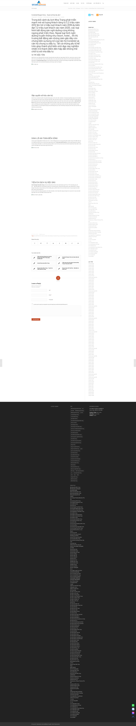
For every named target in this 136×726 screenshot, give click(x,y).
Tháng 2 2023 (91, 304)
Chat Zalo (133, 710)
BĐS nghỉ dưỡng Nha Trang (93, 33)
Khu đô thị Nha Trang (92, 173)
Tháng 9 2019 (91, 351)
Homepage (34, 8)
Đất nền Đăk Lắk (91, 94)
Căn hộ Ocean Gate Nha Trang (94, 59)
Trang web (51, 299)
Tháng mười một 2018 (92, 356)
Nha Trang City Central (80, 470)
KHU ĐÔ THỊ (90, 141)
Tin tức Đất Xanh (91, 254)
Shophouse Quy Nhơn (92, 227)
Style (89, 229)
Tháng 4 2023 (91, 301)
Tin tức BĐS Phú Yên (92, 250)
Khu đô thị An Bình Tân (92, 142)
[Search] (103, 3)
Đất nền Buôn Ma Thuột (93, 91)
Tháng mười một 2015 (92, 377)
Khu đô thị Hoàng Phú (92, 165)
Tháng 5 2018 (91, 365)
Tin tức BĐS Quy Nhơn (92, 253)
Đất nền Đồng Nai (91, 95)
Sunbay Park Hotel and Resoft (94, 230)
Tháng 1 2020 (91, 345)
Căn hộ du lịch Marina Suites (75, 430)
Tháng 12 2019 (91, 346)
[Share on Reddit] (72, 243)
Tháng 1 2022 (91, 315)
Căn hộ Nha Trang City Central (94, 55)
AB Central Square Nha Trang (76, 408)
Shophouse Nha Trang (92, 223)
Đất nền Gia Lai (91, 97)
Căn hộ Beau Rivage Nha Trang (94, 42)
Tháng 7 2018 (91, 362)
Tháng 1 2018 (90, 371)
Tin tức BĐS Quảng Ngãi (93, 251)
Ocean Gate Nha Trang (77, 472)
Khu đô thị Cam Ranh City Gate (94, 153)
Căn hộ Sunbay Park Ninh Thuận (94, 68)
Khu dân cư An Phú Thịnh (93, 130)
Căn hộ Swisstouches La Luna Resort (95, 70)
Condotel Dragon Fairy (64, 235)
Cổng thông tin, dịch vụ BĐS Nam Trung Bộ (43, 724)
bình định (72, 410)
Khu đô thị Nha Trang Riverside (94, 177)
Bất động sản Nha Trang (75, 412)
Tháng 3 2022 (91, 313)
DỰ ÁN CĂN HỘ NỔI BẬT (93, 111)
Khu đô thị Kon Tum (92, 167)
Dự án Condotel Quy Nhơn (93, 115)
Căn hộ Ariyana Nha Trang (93, 41)
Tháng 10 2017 (91, 375)
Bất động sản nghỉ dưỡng (79, 410)
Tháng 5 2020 (91, 339)
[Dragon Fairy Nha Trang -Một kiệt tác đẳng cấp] (1, 363)
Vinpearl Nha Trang (74, 476)
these (78, 474)
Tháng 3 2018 (91, 368)
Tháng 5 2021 (91, 325)
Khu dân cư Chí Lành (92, 132)
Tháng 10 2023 (91, 292)
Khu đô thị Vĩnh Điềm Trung (93, 195)
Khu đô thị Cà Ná (91, 151)
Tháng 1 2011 (90, 389)
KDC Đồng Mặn (91, 129)
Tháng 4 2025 (91, 269)
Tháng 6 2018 (91, 363)
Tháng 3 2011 (90, 386)
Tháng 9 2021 (91, 321)
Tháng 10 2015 (91, 378)
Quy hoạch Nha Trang (92, 209)
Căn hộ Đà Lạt (91, 45)
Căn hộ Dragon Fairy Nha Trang (53, 235)
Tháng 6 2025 (91, 266)
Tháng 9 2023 (91, 293)
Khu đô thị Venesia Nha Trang (94, 194)
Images (89, 123)
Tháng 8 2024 (91, 281)
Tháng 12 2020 (91, 330)
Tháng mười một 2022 (92, 306)
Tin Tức (89, 241)
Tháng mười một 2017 (92, 374)
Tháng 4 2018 (91, 366)
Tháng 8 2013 (91, 383)
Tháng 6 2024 (91, 283)
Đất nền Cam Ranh (74, 478)
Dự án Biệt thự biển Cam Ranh (94, 109)
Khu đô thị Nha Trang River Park (94, 176)
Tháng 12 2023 (91, 289)
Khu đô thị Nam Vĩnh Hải (93, 171)
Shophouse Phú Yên (92, 226)
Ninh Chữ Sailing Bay (92, 207)
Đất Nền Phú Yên (91, 103)
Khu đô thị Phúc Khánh (92, 182)
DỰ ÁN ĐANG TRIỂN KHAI (93, 117)
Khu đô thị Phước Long (92, 186)
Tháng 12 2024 (91, 275)
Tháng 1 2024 (91, 287)
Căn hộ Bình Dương (92, 44)
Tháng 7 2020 (91, 336)
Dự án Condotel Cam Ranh (93, 112)
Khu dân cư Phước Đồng (93, 136)
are (82, 408)
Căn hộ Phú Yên (91, 62)
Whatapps (133, 707)
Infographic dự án (91, 126)
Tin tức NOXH (91, 256)
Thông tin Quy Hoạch (92, 236)
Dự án (89, 108)
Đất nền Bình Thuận (92, 89)
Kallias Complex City (92, 127)
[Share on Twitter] (41, 243)
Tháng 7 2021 (91, 322)
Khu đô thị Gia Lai (91, 159)
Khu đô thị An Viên (92, 148)
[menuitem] (66, 3)
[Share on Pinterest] (47, 243)
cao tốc (81, 412)
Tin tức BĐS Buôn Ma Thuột (93, 244)
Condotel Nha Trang (74, 416)
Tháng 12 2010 (91, 390)
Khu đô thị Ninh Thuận (92, 179)
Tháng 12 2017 (91, 372)
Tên (50, 290)
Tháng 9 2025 (91, 263)
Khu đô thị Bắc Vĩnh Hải (93, 150)
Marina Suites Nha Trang (75, 466)
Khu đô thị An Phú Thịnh (93, 147)
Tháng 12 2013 (91, 381)
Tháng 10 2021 (91, 319)
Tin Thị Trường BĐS (92, 239)
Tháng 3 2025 (91, 271)
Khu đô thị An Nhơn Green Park (94, 144)
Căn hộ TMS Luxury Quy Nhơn (94, 76)
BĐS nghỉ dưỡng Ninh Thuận (93, 35)
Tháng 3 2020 (91, 342)
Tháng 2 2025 (91, 272)
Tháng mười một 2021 (92, 318)
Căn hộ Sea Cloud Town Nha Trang (95, 67)
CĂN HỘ (89, 38)
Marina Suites (73, 464)
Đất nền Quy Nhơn (92, 104)
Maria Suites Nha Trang (75, 462)
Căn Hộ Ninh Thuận (92, 58)
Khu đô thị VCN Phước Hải (93, 191)
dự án (81, 448)
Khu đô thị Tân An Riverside (93, 189)
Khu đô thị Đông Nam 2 (93, 156)
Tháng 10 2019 (91, 350)
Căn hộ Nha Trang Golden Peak (94, 56)
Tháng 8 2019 (91, 353)
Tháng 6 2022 (91, 310)
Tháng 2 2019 (91, 354)
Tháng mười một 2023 (92, 291)
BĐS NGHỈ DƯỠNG (91, 32)
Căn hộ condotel (44, 235)
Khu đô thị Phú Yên (92, 180)
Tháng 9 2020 (91, 333)
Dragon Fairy (73, 444)
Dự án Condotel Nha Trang (93, 114)
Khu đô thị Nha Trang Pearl (93, 174)
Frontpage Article (91, 121)
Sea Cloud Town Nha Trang (93, 212)
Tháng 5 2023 (91, 300)
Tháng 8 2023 (91, 295)
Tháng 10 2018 (91, 357)
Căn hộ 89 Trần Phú (37, 235)
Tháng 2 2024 (91, 286)
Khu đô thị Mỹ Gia (91, 170)
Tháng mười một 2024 (92, 277)
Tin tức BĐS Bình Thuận (93, 242)
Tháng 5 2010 (91, 393)
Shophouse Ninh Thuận (93, 224)
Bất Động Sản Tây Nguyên (93, 30)
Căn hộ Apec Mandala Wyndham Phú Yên (96, 39)
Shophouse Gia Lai (92, 218)
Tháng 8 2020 (91, 334)
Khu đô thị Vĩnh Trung (92, 198)
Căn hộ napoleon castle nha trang (76, 436)
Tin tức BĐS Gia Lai (92, 245)
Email (50, 294)
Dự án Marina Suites (92, 120)
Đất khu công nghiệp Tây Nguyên (95, 85)
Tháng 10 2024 (91, 278)
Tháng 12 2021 (91, 316)
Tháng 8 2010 (91, 392)
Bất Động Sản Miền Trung (93, 29)
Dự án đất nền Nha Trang (75, 454)
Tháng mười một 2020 (92, 331)
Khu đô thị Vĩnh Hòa (92, 197)
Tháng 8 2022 (91, 309)
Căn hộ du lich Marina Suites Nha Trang (77, 428)
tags (75, 474)
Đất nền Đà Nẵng (91, 92)
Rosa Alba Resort (91, 210)
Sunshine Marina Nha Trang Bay (94, 232)
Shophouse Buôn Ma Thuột (93, 215)
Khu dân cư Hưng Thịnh (93, 133)
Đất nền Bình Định (92, 88)
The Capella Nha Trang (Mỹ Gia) (94, 235)
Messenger (133, 714)
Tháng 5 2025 (91, 268)
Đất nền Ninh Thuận (92, 101)
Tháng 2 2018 (91, 369)
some (72, 474)
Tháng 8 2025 (91, 265)
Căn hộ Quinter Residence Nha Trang (95, 64)
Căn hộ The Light (91, 71)
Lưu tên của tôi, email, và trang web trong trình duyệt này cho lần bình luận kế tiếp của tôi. (51, 304)
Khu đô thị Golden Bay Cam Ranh (95, 160)
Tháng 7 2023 (91, 297)
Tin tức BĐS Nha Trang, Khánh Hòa (95, 247)
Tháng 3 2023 (91, 303)
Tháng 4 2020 (91, 340)
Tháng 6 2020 (91, 337)
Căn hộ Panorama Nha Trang (94, 61)
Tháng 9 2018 (91, 359)
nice (71, 472)
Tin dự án (90, 238)
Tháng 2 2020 (91, 343)
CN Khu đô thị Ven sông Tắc (93, 83)
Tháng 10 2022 (91, 307)
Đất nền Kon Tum (91, 98)
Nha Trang (72, 470)
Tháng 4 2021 (91, 327)
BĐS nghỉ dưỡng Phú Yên (93, 36)
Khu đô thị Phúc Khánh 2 (93, 185)
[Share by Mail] (78, 243)
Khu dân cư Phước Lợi (92, 138)
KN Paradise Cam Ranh (93, 200)
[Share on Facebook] (35, 243)
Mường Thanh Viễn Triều (93, 203)
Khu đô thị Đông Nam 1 (92, 154)
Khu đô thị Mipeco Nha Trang (94, 168)
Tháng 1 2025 (91, 274)
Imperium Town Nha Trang (93, 124)
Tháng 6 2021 (91, 324)
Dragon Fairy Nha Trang (75, 448)
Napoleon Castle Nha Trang (75, 468)
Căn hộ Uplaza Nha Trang (93, 77)
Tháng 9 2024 (91, 280)
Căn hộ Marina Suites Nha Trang (94, 50)
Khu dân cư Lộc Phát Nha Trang (94, 135)
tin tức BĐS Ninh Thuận (93, 248)
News (89, 204)
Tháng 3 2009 (91, 395)
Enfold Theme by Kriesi (56, 724)
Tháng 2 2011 (90, 387)
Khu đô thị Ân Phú (91, 145)
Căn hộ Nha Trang (91, 53)
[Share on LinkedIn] (53, 243)
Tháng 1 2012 (90, 384)
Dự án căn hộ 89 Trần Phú (72, 235)
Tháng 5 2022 (91, 312)
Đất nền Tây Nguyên (92, 106)
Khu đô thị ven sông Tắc (93, 192)
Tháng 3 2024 (91, 284)
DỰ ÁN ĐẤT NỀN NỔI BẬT (93, 118)
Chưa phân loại (91, 82)
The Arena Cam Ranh (92, 233)
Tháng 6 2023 (91, 298)
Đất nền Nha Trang (74, 480)
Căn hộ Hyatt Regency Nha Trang (94, 48)
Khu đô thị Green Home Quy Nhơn (95, 162)
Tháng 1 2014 (90, 380)
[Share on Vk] (66, 243)
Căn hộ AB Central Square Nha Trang (77, 420)
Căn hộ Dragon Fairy (74, 424)
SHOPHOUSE (90, 213)
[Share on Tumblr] (59, 243)
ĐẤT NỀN (90, 86)
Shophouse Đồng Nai (92, 216)
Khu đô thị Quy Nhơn (92, 188)
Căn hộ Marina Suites (74, 432)
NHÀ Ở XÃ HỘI (91, 206)
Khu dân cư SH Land (92, 139)
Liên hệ (89, 201)
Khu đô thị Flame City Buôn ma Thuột (95, 157)
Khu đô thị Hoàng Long (93, 164)
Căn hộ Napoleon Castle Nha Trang (95, 51)
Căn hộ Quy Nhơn (91, 65)
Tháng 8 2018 (91, 360)
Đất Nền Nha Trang (92, 100)
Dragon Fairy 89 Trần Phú (75, 446)
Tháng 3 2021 (91, 328)
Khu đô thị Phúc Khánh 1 (93, 183)
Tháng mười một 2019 (92, 348)
